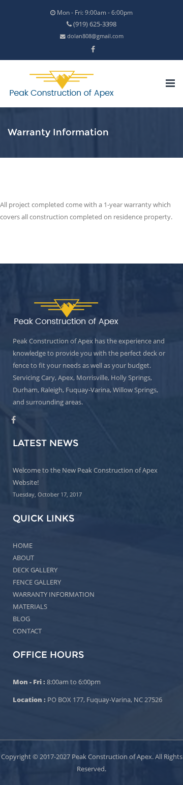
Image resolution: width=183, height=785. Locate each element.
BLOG (21, 618)
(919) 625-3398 (94, 23)
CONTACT (27, 630)
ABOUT (23, 557)
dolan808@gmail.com (95, 36)
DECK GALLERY (35, 569)
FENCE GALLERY (37, 582)
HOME (23, 545)
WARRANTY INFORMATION (54, 594)
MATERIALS (30, 606)
